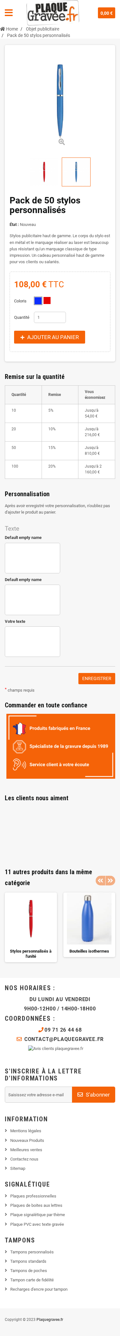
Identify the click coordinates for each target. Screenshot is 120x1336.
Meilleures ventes (26, 1149)
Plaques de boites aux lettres (36, 1205)
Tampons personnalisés (32, 1252)
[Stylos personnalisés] (44, 171)
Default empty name (23, 537)
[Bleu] (38, 300)
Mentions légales (25, 1130)
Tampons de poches (28, 1270)
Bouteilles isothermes (89, 951)
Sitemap (17, 1168)
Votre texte (15, 621)
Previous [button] (100, 880)
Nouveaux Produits (27, 1140)
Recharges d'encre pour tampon (39, 1289)
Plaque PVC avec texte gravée (37, 1224)
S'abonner (97, 1094)
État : (14, 224)
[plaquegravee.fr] (53, 13)
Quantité (21, 317)
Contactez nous (24, 1159)
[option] (31, 927)
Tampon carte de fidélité (32, 1280)
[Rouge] (47, 300)
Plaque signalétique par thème (37, 1214)
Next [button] (110, 880)
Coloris (21, 301)
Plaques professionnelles (33, 1196)
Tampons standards (28, 1261)
